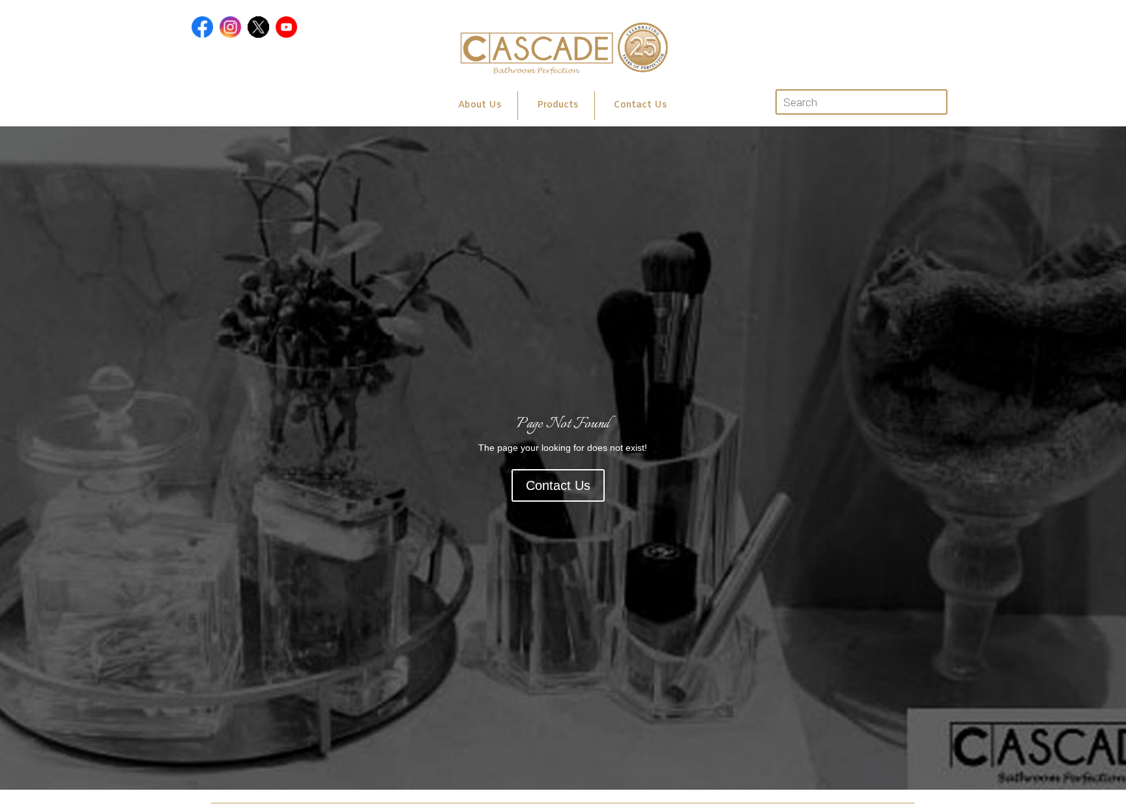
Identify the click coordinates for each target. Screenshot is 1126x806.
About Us (479, 105)
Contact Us (640, 105)
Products (557, 105)
